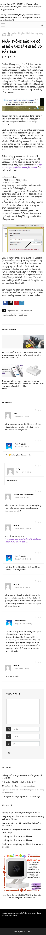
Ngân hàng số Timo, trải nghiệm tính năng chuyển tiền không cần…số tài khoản (11, 384)
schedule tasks (23, 315)
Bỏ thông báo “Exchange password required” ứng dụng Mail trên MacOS (11, 355)
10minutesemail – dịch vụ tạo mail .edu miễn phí (18, 785)
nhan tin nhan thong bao (9, 315)
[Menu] (3, 25)
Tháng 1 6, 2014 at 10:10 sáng (24, 472)
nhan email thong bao (26, 310)
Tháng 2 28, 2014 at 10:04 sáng (23, 623)
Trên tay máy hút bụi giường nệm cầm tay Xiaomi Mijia (33, 383)
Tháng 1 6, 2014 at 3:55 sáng (21, 416)
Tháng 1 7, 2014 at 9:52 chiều (21, 497)
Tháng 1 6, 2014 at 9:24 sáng (22, 447)
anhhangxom (20, 444)
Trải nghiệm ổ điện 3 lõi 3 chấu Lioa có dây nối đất (32, 353)
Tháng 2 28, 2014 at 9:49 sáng (22, 587)
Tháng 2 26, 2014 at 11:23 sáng (22, 528)
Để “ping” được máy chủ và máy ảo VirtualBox (24, 812)
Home (4, 33)
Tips (9, 33)
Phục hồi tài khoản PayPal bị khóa (21, 836)
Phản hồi (39, 410)
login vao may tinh (13, 310)
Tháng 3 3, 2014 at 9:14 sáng (21, 668)
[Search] (42, 25)
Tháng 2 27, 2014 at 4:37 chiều (23, 559)
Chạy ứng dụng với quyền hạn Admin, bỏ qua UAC (22, 166)
